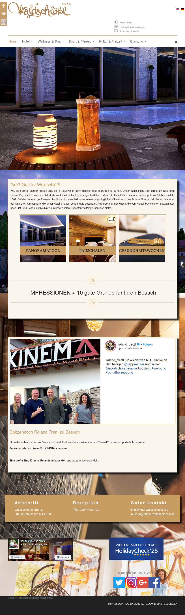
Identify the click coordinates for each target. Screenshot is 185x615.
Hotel (26, 41)
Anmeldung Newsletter (129, 31)
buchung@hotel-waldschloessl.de (153, 514)
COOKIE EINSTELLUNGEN (161, 603)
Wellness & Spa (49, 41)
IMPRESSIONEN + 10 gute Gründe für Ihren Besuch (92, 292)
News (12, 41)
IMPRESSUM (115, 603)
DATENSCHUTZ (134, 603)
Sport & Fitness (80, 41)
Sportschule (127, 442)
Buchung (136, 41)
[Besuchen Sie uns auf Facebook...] (49, 549)
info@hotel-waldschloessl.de (132, 26)
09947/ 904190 (89, 509)
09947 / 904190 (126, 22)
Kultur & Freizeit (110, 41)
